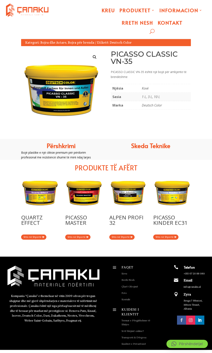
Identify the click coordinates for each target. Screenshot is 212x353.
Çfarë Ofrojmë (130, 286)
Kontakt (170, 22)
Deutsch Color (121, 42)
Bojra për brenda (81, 42)
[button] (94, 57)
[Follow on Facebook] (181, 320)
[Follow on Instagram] (190, 320)
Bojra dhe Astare (53, 42)
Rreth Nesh (137, 22)
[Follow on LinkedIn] (199, 320)
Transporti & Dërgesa (134, 337)
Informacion (178, 10)
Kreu (108, 10)
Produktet (135, 10)
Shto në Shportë (32, 236)
